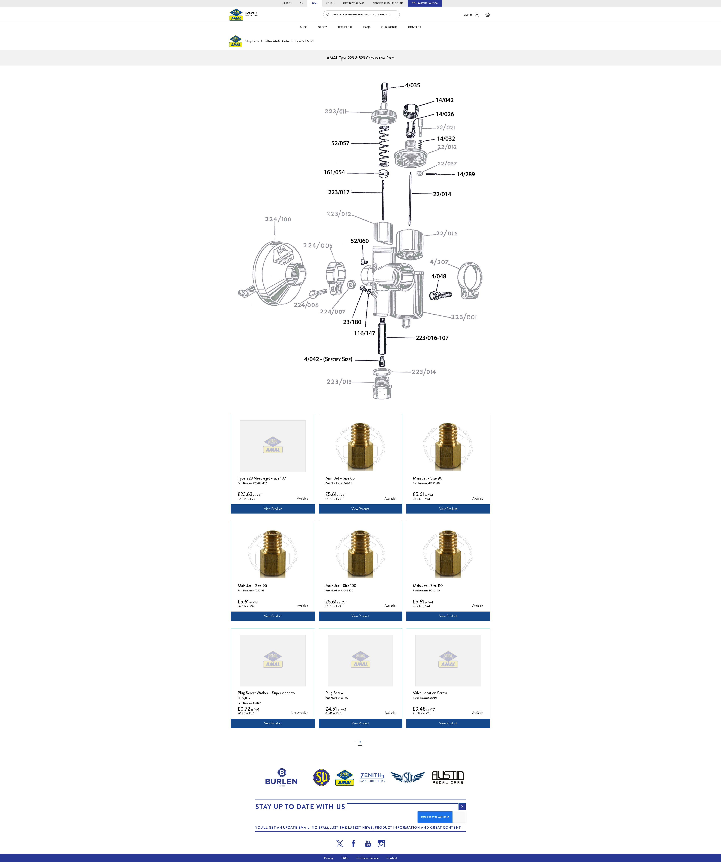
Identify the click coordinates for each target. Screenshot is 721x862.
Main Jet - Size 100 (340, 585)
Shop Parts (252, 41)
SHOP (304, 27)
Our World (389, 27)
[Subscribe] (462, 806)
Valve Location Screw (430, 692)
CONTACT (414, 27)
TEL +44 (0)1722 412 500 (425, 3)
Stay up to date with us (300, 806)
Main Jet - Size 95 (252, 585)
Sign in (468, 15)
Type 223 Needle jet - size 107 (262, 478)
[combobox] (361, 14)
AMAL (315, 3)
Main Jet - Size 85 (340, 478)
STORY (322, 27)
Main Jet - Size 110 (428, 585)
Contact (392, 858)
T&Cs (344, 858)
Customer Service (368, 858)
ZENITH (330, 3)
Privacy (328, 858)
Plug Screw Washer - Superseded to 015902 (266, 695)
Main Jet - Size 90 (427, 478)
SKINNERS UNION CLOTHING (388, 3)
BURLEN (288, 3)
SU (301, 3)
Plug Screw (334, 692)
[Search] (328, 14)
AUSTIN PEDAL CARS (353, 3)
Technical (345, 27)
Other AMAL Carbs (277, 41)
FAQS (366, 27)
